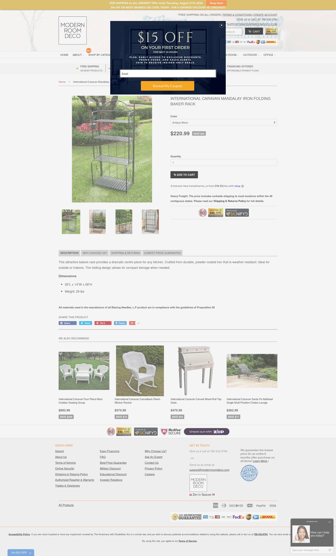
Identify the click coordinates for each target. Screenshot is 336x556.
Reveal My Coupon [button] (167, 86)
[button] (221, 25)
